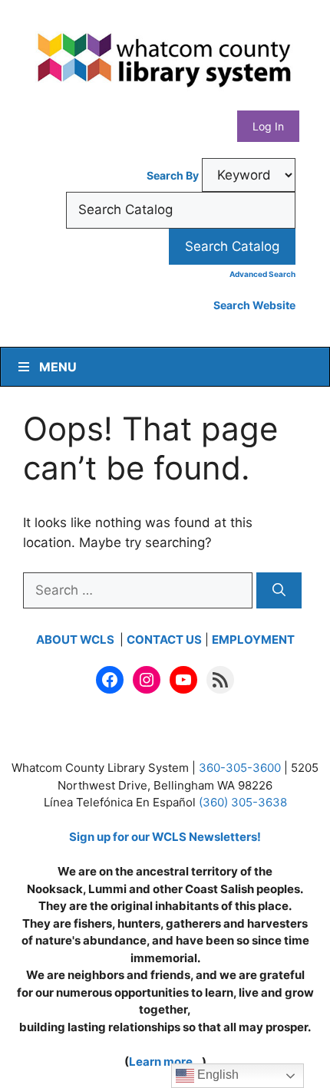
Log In (268, 126)
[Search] (279, 590)
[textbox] (180, 210)
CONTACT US (164, 639)
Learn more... (165, 1061)
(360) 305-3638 (243, 802)
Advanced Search (262, 274)
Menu (58, 366)
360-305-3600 (240, 767)
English (216, 1074)
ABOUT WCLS (76, 639)
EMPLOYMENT (253, 639)
